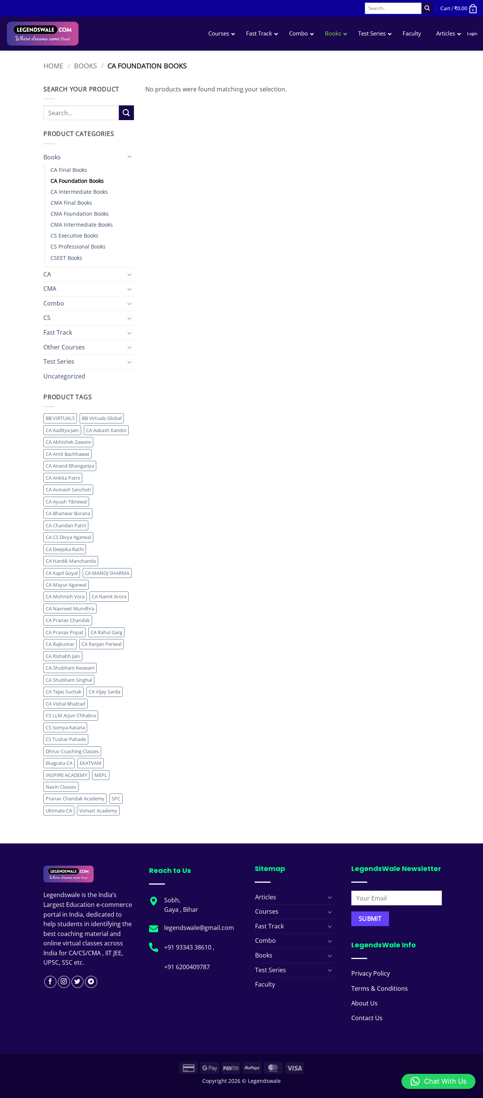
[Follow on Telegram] (91, 982)
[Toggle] (129, 157)
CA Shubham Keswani (70, 667)
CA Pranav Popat (64, 632)
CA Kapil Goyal (62, 573)
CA (47, 274)
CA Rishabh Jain (63, 656)
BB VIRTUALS (60, 418)
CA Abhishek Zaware (68, 442)
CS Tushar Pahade (66, 739)
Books (85, 65)
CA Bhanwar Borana (68, 513)
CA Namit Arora (109, 596)
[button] (458, 8)
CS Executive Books (74, 235)
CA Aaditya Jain (62, 430)
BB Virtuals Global (102, 418)
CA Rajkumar (60, 644)
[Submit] (427, 8)
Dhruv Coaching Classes (72, 751)
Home (53, 65)
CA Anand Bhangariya (70, 465)
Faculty (265, 984)
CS (47, 317)
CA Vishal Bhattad (65, 703)
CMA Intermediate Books (82, 224)
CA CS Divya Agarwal (68, 537)
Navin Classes (61, 786)
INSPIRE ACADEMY (66, 775)
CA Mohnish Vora (65, 596)
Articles (265, 897)
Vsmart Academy (98, 810)
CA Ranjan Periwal (102, 644)
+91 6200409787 (187, 967)
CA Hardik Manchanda (71, 560)
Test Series (58, 361)
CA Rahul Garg (106, 632)
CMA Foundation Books (80, 213)
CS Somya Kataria (65, 727)
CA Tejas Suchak (64, 691)
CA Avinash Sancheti (68, 489)
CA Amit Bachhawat (67, 454)
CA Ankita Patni (63, 477)
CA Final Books (69, 169)
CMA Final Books (71, 202)
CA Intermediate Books (79, 191)
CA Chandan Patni (66, 525)
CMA (49, 288)
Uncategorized (64, 376)
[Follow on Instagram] (64, 982)
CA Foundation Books (77, 180)
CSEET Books (66, 257)
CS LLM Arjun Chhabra (71, 715)
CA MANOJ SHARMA (107, 573)
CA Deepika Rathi (65, 549)
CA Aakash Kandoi (106, 430)
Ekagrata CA (59, 763)
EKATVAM (91, 763)
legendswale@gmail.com (199, 927)
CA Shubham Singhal (69, 679)
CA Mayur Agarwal (66, 584)
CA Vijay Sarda (104, 691)
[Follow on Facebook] (50, 982)
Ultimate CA (59, 810)
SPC (116, 798)
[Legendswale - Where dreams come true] (69, 34)
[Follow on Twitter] (77, 982)
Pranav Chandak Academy (75, 798)
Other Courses (64, 347)
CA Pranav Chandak (68, 620)
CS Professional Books (78, 246)
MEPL (100, 775)
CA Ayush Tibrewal (66, 501)
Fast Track (57, 332)
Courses (266, 911)
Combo (53, 303)
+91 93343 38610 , (190, 947)
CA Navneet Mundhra (70, 608)
